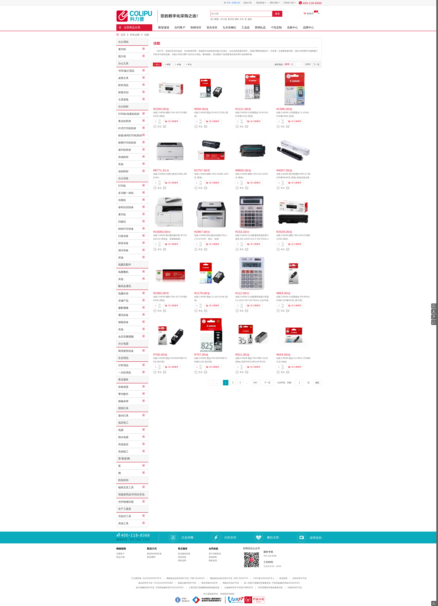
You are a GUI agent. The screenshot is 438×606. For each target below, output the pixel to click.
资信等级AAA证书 (209, 583)
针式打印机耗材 (127, 128)
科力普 (224, 19)
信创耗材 (123, 171)
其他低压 (123, 444)
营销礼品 (260, 27)
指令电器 (123, 437)
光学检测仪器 (126, 501)
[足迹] (433, 317)
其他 (120, 164)
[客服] (433, 322)
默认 (158, 64)
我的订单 (247, 3)
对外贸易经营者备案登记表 (270, 587)
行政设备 (123, 235)
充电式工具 (124, 516)
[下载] (433, 311)
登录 (229, 3)
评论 (190, 64)
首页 (123, 34)
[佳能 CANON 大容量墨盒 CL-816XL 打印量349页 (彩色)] (293, 89)
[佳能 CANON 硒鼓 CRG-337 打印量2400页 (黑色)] (170, 273)
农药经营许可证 (299, 578)
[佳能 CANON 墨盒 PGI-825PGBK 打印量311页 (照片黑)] (211, 335)
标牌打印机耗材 (127, 142)
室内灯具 (123, 415)
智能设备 (123, 322)
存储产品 (123, 300)
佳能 (146, 34)
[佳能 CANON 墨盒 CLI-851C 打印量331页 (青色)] (293, 335)
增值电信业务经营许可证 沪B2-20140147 (185, 578)
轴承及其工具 (126, 487)
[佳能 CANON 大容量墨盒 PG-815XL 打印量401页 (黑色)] (252, 89)
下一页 (316, 64)
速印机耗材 (124, 149)
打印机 (122, 185)
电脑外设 (123, 293)
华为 (242, 19)
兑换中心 (292, 27)
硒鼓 (237, 19)
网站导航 (274, 3)
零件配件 (123, 394)
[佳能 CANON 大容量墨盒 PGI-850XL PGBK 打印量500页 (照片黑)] (293, 273)
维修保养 (123, 401)
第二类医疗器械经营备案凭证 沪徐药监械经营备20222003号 (272, 583)
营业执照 (283, 578)
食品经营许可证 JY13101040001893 (155, 583)
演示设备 (123, 250)
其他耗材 (123, 156)
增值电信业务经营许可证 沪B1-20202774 (229, 578)
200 (255, 382)
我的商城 (260, 3)
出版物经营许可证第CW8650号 (238, 587)
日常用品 (123, 365)
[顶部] (433, 603)
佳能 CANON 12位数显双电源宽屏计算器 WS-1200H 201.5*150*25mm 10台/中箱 (252, 239)
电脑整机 (123, 271)
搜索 (277, 13)
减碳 (250, 19)
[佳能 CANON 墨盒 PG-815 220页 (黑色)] (211, 89)
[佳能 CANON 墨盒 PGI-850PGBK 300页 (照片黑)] (170, 335)
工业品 (245, 27)
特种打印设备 (126, 228)
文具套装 (123, 99)
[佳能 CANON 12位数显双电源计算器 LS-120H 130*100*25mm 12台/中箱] (252, 273)
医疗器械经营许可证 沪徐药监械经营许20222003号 (160, 587)
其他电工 (123, 451)
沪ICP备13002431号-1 (263, 578)
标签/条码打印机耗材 (130, 135)
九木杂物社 (229, 27)
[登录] (433, 306)
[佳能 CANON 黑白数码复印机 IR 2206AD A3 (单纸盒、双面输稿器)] (170, 212)
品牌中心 (308, 27)
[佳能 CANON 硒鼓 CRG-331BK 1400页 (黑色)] (211, 151)
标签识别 (123, 92)
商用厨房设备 (126, 350)
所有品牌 (135, 34)
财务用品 (123, 85)
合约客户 (179, 27)
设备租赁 (123, 386)
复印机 (122, 214)
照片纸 (122, 56)
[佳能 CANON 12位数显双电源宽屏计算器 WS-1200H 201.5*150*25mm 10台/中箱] (252, 212)
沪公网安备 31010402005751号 (146, 578)
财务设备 (123, 243)
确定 (317, 382)
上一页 (299, 64)
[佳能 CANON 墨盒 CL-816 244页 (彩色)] (211, 273)
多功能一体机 (126, 192)
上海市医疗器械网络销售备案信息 (204, 587)
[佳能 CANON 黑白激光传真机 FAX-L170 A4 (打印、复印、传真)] (211, 212)
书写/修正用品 (126, 70)
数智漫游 (163, 27)
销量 (168, 64)
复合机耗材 (124, 121)
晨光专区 (212, 27)
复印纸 (231, 19)
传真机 (122, 200)
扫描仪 (122, 221)
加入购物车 (173, 121)
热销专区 (195, 27)
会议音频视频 (126, 336)
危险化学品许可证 (231, 583)
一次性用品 (124, 372)
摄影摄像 (123, 307)
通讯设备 (123, 315)
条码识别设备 (126, 207)
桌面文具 (123, 77)
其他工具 (123, 523)
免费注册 (236, 3)
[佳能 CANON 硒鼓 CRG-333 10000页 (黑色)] (252, 151)
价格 (179, 64)
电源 (120, 429)
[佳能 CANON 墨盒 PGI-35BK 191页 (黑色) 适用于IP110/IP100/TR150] (252, 335)
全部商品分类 (132, 27)
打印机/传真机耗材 (128, 113)
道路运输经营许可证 (187, 583)
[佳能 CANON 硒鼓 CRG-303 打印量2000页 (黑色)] (170, 89)
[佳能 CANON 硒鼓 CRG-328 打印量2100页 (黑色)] (293, 212)
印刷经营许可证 (295, 587)
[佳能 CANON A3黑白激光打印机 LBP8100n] (170, 151)
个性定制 (276, 27)
